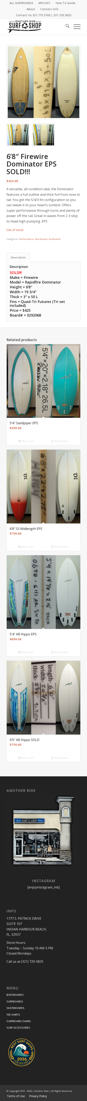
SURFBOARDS (14, 1001)
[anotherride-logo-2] (36, 26)
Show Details (60, 441)
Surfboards (54, 239)
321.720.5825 (62, 15)
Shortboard (41, 239)
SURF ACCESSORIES (18, 1027)
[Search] (65, 26)
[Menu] (75, 26)
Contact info (49, 9)
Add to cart (27, 441)
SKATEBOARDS (15, 1008)
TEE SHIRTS (13, 1014)
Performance (26, 239)
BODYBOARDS (15, 995)
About (31, 9)
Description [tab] (18, 257)
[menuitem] (21, 3)
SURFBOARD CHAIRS (18, 1021)
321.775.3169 (41, 15)
